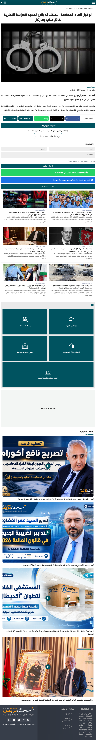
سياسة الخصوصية (66, 726)
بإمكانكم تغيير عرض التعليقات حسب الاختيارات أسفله (48, 131)
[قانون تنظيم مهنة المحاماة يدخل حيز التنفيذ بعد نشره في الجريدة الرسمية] (25, 228)
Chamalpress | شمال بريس (85, 9)
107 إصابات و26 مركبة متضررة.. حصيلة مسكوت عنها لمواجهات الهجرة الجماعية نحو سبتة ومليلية (72, 286)
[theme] (3, 2)
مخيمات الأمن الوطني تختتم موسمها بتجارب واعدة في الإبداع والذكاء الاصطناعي (72, 213)
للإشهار (67, 714)
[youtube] (14, 720)
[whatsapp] (9, 720)
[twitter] (19, 720)
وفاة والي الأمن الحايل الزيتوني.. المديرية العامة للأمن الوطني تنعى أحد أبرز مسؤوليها (71, 250)
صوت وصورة (87, 431)
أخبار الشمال (69, 9)
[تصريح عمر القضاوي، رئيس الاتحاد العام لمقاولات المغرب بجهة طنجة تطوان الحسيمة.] (48, 534)
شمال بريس (90, 87)
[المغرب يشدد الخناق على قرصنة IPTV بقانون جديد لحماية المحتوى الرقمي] (25, 192)
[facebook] (28, 720)
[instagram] (23, 720)
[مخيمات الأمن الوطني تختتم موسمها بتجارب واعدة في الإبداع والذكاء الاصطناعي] (71, 192)
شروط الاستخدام (66, 719)
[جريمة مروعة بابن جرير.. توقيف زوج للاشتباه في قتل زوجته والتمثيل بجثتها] (25, 265)
